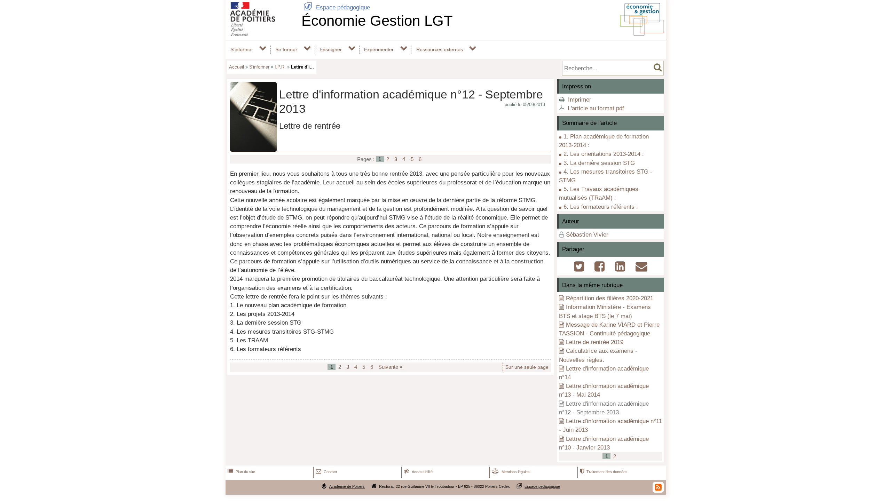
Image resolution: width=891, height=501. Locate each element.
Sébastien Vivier (587, 234)
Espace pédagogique (336, 7)
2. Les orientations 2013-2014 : (603, 154)
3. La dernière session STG (599, 163)
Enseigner (331, 49)
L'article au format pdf (596, 108)
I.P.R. (280, 67)
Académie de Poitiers (347, 486)
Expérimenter (379, 49)
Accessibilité (418, 472)
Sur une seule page (527, 367)
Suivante (390, 367)
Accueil (236, 67)
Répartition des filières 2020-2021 (609, 298)
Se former (286, 49)
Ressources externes (439, 49)
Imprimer (579, 99)
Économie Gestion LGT (377, 21)
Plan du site (241, 472)
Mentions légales (511, 472)
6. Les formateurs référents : (600, 207)
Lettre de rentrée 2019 (594, 342)
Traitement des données (603, 472)
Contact (326, 472)
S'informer (241, 49)
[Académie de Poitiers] (262, 34)
